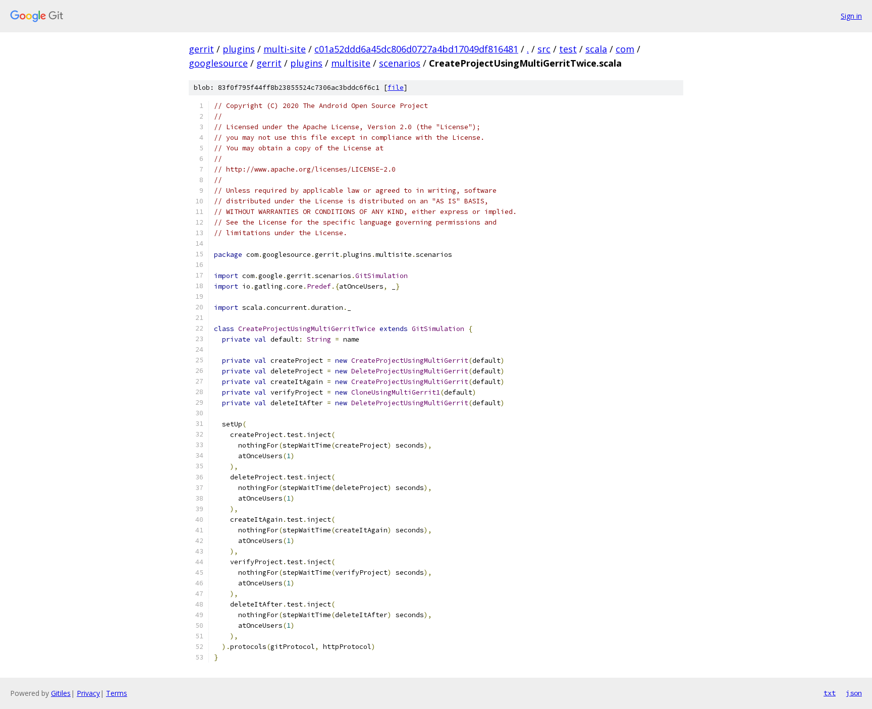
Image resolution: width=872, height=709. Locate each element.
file (396, 87)
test (568, 49)
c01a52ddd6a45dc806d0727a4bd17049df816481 (416, 49)
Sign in (851, 16)
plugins (239, 49)
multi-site (284, 49)
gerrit (201, 49)
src (544, 49)
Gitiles (61, 693)
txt (830, 692)
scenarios (399, 63)
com (625, 49)
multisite (350, 63)
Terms (116, 693)
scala (596, 49)
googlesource (218, 63)
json (854, 692)
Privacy (88, 693)
